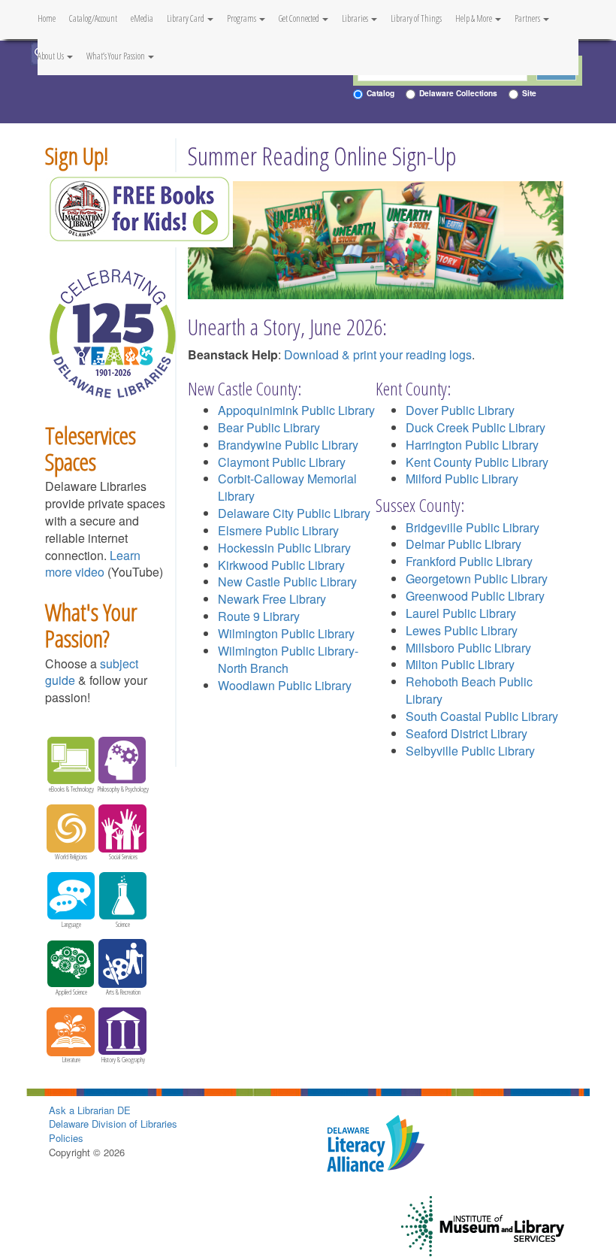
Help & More (474, 18)
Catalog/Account (93, 18)
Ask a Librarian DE (90, 1110)
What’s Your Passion (116, 56)
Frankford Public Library (469, 561)
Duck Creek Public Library (475, 427)
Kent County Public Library (477, 462)
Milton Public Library (460, 664)
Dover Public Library (460, 410)
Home (47, 18)
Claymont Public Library (282, 462)
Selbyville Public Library (470, 750)
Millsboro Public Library (468, 647)
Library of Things (416, 18)
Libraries (356, 18)
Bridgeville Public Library (472, 527)
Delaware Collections (458, 92)
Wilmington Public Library (286, 633)
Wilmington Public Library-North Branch (288, 659)
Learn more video (92, 564)
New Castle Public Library (287, 581)
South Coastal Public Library (482, 716)
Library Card (186, 18)
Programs (242, 18)
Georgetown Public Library (477, 578)
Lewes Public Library (462, 630)
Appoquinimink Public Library (296, 410)
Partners (528, 18)
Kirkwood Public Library (281, 565)
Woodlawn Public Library (285, 685)
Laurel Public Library (461, 613)
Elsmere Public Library (278, 530)
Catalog (380, 92)
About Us (51, 56)
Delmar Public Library (463, 544)
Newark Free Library (272, 598)
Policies (66, 1138)
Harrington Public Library (472, 444)
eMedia (142, 18)
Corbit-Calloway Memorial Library (287, 487)
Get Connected (300, 18)
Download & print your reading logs (378, 354)
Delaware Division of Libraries (113, 1123)
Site (529, 92)
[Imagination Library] (139, 208)
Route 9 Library (259, 616)
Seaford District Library (466, 733)
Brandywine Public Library (288, 444)
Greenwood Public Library (475, 595)
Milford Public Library (462, 478)
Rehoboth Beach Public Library (469, 690)
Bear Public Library (269, 427)
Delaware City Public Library (294, 513)
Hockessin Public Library (284, 547)
